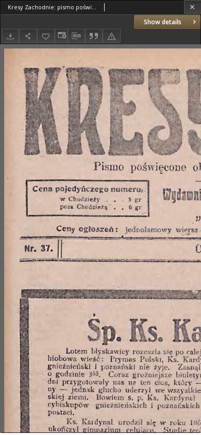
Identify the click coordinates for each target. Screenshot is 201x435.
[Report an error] (111, 36)
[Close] (192, 7)
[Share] (28, 36)
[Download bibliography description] (76, 36)
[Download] (10, 36)
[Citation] (94, 36)
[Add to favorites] (46, 36)
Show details (162, 22)
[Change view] (61, 36)
